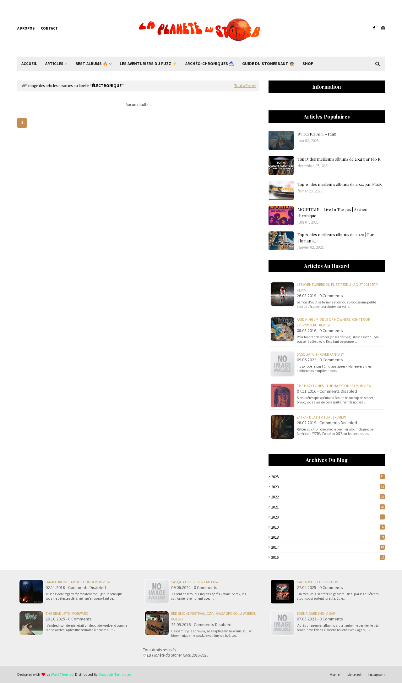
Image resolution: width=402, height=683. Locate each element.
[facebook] (374, 28)
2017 (327, 547)
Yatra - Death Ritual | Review (321, 417)
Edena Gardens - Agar (316, 613)
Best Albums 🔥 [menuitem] (91, 63)
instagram (376, 674)
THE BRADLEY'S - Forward (67, 613)
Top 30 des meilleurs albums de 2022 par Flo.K (339, 184)
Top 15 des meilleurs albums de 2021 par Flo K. (339, 159)
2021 (327, 507)
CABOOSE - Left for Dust (318, 582)
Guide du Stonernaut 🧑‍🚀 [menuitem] (268, 63)
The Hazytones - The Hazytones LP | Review (334, 385)
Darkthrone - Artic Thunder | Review (78, 582)
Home (335, 674)
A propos (26, 28)
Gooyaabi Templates (114, 674)
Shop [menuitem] (307, 63)
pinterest (354, 674)
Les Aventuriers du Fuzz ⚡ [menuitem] (148, 63)
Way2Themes (62, 674)
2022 (327, 497)
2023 (327, 487)
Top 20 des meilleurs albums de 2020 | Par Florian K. (335, 237)
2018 (327, 537)
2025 (327, 477)
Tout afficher (245, 85)
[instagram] (382, 28)
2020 (327, 517)
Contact (49, 28)
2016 (327, 557)
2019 (327, 527)
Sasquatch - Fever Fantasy (320, 354)
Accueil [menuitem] (29, 63)
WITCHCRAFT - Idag (316, 133)
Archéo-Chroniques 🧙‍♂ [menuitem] (209, 63)
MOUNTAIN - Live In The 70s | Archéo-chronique (333, 212)
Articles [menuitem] (54, 63)
